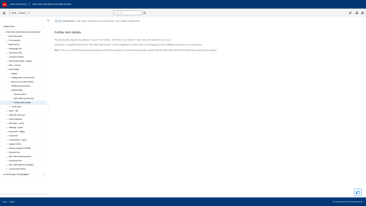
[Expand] (6, 40)
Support (12, 202)
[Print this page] (362, 13)
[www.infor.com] (4, 4)
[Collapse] (6, 69)
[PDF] (357, 13)
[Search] (144, 13)
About (5, 202)
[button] (20, 26)
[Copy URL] (350, 13)
